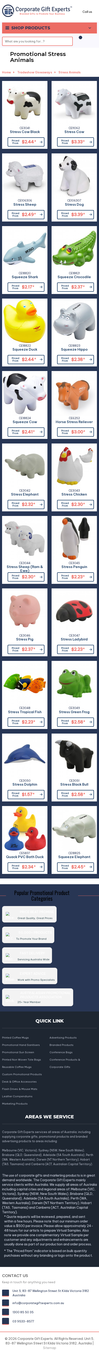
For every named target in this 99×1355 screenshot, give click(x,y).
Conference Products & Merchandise (65, 1060)
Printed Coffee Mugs (15, 1037)
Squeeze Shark (25, 277)
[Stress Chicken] (74, 466)
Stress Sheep (24, 205)
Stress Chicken (74, 494)
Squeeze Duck (24, 350)
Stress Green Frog (74, 712)
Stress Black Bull (74, 785)
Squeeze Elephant (74, 857)
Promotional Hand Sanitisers (21, 1045)
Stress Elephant (25, 494)
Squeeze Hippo (74, 350)
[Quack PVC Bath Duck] (24, 828)
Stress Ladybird (74, 639)
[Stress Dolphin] (24, 756)
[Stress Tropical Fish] (24, 683)
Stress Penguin (74, 567)
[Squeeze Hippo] (74, 321)
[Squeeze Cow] (24, 393)
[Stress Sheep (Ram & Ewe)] (24, 538)
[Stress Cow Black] (24, 103)
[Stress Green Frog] (74, 683)
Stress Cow (74, 132)
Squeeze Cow (25, 422)
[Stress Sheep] (24, 176)
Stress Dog (74, 205)
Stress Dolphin (24, 785)
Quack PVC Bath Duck (25, 857)
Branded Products (61, 1045)
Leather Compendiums (17, 1096)
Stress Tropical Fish (25, 712)
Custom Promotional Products (22, 1074)
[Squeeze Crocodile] (74, 248)
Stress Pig (24, 639)
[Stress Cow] (74, 103)
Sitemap (49, 1348)
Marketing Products (15, 1103)
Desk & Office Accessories (19, 1081)
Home (6, 72)
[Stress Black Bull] (74, 756)
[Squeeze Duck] (24, 321)
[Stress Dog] (74, 176)
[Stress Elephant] (24, 466)
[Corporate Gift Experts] (37, 10)
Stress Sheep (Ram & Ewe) (25, 567)
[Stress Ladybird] (74, 611)
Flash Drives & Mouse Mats (19, 1089)
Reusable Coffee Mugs (17, 1067)
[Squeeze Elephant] (74, 828)
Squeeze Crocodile (74, 277)
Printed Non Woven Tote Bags (21, 1059)
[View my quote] (80, 40)
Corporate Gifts (60, 1067)
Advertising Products (63, 1037)
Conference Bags (61, 1052)
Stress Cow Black (25, 132)
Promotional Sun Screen (18, 1052)
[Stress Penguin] (74, 538)
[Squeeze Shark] (24, 248)
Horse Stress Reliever (74, 422)
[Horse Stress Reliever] (74, 393)
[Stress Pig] (24, 611)
